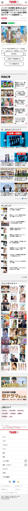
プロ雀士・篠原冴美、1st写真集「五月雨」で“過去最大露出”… (18, 242)
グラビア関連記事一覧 (14, 63)
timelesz (5, 410)
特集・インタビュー (7, 465)
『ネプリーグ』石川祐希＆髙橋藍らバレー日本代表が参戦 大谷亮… (18, 222)
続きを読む (14, 53)
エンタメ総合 (6, 461)
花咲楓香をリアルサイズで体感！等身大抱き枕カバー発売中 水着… (18, 248)
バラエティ (7, 425)
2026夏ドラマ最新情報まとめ (14, 58)
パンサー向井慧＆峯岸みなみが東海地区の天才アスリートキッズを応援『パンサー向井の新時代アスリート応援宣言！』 (14, 427)
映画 (4, 457)
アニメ (4, 448)
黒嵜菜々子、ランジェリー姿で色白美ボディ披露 (18, 262)
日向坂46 (5, 416)
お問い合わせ (17, 489)
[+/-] (25, 461)
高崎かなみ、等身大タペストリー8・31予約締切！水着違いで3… (17, 235)
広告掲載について (4, 489)
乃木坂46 (13, 413)
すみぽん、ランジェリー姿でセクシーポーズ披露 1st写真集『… (18, 209)
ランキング (5, 468)
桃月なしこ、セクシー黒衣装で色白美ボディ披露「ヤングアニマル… (18, 216)
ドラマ (4, 440)
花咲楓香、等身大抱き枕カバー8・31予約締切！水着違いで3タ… (17, 229)
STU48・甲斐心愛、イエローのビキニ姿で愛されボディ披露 (18, 268)
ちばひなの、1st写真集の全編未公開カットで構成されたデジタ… (18, 255)
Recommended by (18, 198)
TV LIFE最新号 (6, 477)
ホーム (2, 425)
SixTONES (12, 410)
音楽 (4, 453)
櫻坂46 (20, 413)
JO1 (11, 416)
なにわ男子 (5, 413)
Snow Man (21, 410)
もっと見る (24, 277)
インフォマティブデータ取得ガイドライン (9, 492)
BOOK (4, 473)
